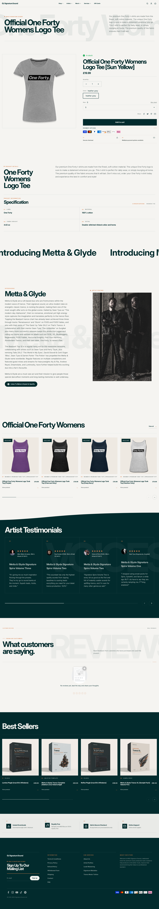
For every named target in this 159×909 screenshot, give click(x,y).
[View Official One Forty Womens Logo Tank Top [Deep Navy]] (99, 463)
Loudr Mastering (89, 866)
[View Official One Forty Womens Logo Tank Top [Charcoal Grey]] (60, 463)
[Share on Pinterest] (151, 114)
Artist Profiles (88, 863)
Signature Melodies (90, 870)
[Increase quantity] (98, 84)
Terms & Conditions (54, 859)
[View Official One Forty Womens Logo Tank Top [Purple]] (20, 463)
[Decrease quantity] (86, 84)
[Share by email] (155, 114)
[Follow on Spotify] (25, 892)
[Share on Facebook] (144, 114)
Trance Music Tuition (91, 874)
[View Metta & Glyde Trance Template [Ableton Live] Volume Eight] (60, 765)
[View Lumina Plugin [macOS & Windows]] (20, 765)
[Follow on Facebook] (8, 892)
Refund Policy (52, 866)
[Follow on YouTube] (16, 892)
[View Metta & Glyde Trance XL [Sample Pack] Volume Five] (138, 765)
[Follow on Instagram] (12, 892)
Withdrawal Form (53, 870)
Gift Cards (97, 3)
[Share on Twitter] (147, 114)
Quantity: (86, 79)
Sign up (34, 878)
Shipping (50, 874)
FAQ (48, 882)
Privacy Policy (52, 863)
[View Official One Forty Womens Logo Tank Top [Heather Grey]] (138, 463)
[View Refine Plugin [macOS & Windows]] (99, 765)
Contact (50, 878)
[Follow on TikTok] (21, 892)
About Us (87, 859)
